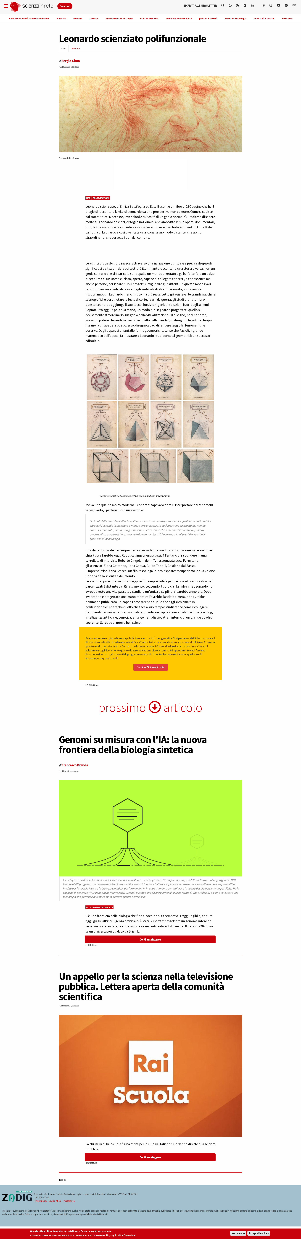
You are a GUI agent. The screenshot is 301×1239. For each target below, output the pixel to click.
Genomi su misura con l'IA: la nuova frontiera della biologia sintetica (133, 744)
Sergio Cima (70, 60)
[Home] (33, 7)
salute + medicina (149, 18)
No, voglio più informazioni (120, 1235)
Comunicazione (101, 198)
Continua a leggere (150, 939)
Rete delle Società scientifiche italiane (29, 18)
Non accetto (238, 1233)
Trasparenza (69, 1200)
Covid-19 (94, 18)
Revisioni (75, 48)
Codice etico (55, 1200)
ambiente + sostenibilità (179, 18)
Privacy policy (40, 1200)
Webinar (77, 18)
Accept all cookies (259, 1233)
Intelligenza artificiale (99, 907)
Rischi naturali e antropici (119, 18)
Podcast (61, 18)
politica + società (208, 18)
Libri (88, 198)
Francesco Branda (74, 765)
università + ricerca (264, 18)
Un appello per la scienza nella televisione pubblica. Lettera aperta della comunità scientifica (146, 986)
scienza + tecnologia (235, 18)
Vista (65, 49)
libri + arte (287, 18)
